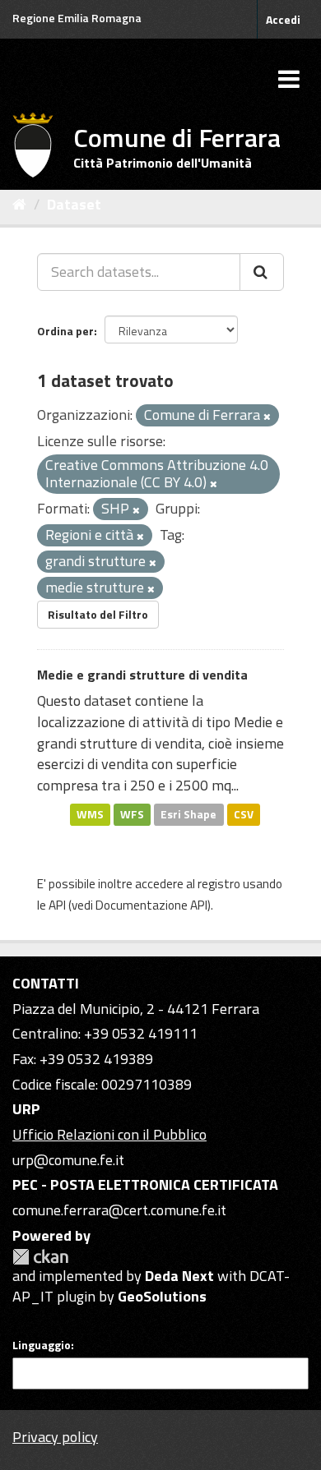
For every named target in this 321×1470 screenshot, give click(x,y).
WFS (132, 814)
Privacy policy (55, 1437)
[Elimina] (267, 416)
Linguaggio (41, 1345)
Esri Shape (188, 814)
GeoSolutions (162, 1296)
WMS (90, 814)
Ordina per (65, 330)
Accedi (283, 19)
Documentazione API (151, 905)
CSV (244, 814)
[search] (262, 272)
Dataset (74, 204)
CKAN (40, 1256)
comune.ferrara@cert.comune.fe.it (119, 1210)
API (57, 905)
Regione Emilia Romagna (77, 17)
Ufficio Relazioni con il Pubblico (109, 1134)
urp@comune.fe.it (68, 1160)
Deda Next (179, 1276)
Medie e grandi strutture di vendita (142, 674)
